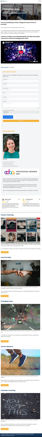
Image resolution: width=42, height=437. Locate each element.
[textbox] (20, 112)
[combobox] (21, 112)
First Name (5, 79)
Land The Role (6, 257)
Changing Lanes (7, 301)
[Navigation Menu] (40, 1)
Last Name (5, 83)
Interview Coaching (8, 390)
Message (4, 101)
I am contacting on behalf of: (8, 110)
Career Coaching (7, 215)
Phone (4, 92)
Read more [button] (25, 208)
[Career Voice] (4, 1)
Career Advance (7, 347)
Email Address (6, 88)
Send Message (21, 120)
